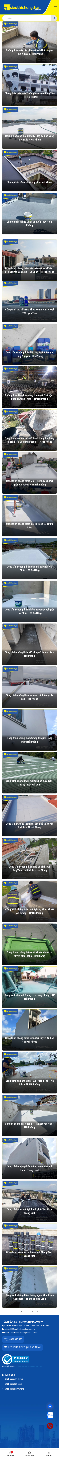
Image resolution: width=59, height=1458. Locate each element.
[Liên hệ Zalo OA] (50, 1415)
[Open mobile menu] (55, 7)
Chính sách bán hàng (13, 1384)
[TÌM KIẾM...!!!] (54, 18)
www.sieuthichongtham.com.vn (23, 1332)
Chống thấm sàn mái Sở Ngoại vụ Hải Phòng (29, 182)
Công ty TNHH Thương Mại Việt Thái (28, 1366)
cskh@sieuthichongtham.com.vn (21, 1329)
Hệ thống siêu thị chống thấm (24, 1347)
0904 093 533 (15, 1339)
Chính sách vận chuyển (14, 1379)
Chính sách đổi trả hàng (14, 1389)
